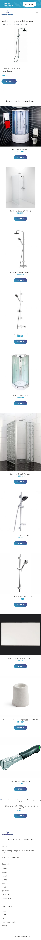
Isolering (4, 887)
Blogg (3, 911)
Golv (3, 883)
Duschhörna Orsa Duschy (20, 395)
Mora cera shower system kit (20, 272)
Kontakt (4, 915)
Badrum (13, 68)
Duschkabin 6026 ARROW (20, 149)
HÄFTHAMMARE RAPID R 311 (20, 781)
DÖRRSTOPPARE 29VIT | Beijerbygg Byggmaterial (21, 720)
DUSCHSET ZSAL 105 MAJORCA (20, 597)
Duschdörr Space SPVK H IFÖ (20, 211)
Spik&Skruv (5, 891)
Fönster (4, 872)
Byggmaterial (6, 898)
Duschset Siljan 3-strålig (20, 535)
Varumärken (5, 894)
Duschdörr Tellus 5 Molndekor (20, 474)
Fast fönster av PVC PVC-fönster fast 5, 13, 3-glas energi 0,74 (20, 807)
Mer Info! (9, 81)
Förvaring (4, 876)
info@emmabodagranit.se (10, 857)
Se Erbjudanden (29, 4)
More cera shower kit (20, 334)
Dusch (19, 68)
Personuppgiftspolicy (8, 922)
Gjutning (4, 880)
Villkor (3, 918)
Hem (3, 24)
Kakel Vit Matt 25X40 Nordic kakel (20, 658)
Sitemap (4, 926)
